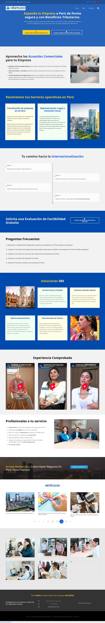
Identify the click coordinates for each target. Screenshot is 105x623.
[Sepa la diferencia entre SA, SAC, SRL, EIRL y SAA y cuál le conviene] (52, 501)
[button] (98, 8)
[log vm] (15, 8)
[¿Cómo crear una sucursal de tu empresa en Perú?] (20, 501)
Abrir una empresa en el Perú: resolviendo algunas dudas (84, 515)
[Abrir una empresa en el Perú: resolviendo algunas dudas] (84, 502)
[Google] (94, 2)
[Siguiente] (70, 521)
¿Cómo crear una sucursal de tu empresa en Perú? (19, 513)
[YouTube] (97, 2)
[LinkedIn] (91, 2)
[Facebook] (87, 2)
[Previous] (35, 521)
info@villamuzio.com (53, 607)
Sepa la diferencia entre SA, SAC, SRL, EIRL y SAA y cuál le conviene (52, 513)
